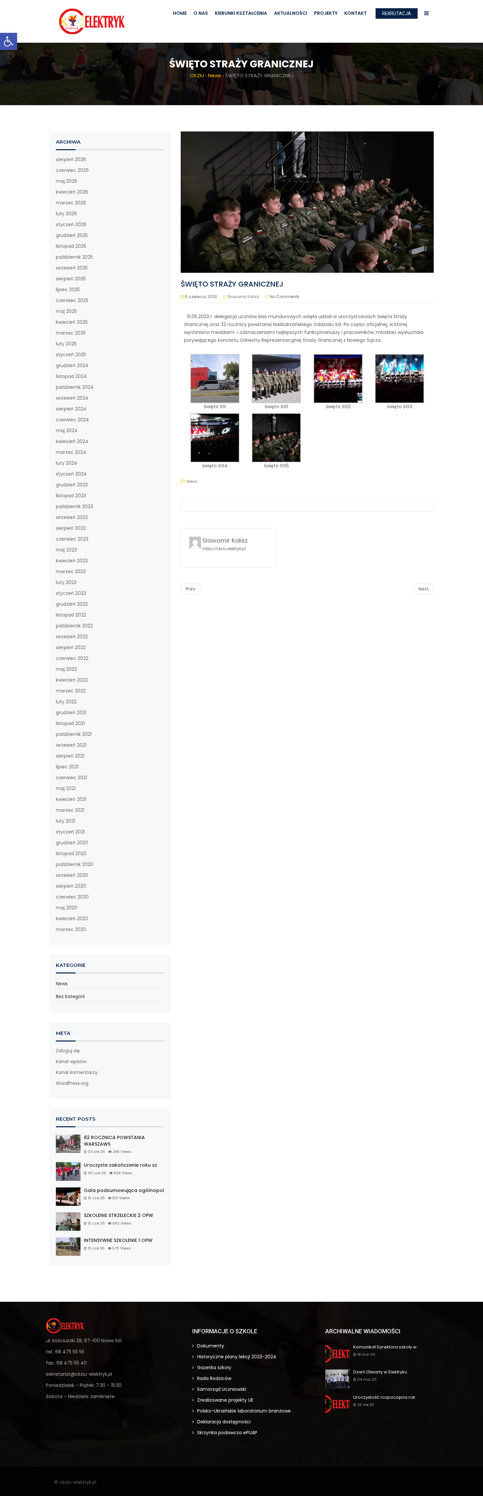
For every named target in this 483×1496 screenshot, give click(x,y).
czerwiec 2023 (72, 539)
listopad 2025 (71, 246)
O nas (201, 13)
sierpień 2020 (71, 886)
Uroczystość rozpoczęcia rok (384, 1397)
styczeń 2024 (71, 474)
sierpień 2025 (71, 278)
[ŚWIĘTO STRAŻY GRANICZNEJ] (307, 202)
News (62, 983)
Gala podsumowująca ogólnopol (124, 1190)
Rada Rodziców (214, 1378)
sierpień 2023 (71, 528)
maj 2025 (66, 311)
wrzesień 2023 (72, 517)
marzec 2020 (71, 929)
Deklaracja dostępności (224, 1421)
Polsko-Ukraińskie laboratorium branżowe (244, 1411)
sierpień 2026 (71, 159)
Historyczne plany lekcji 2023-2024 (236, 1356)
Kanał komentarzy (77, 1072)
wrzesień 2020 (72, 875)
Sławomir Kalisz (243, 296)
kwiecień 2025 (72, 322)
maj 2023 (66, 550)
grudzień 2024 (72, 365)
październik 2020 (74, 864)
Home (180, 13)
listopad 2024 (71, 376)
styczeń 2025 (71, 354)
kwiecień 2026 (72, 192)
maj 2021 (66, 788)
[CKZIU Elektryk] (92, 21)
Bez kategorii (70, 996)
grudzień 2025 (72, 235)
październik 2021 (74, 734)
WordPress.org (72, 1083)
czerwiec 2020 (72, 897)
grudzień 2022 (72, 604)
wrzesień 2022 (72, 636)
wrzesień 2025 (72, 268)
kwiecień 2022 (72, 680)
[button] (8, 41)
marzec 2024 (71, 452)
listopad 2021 (70, 723)
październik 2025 (74, 257)
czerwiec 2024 (72, 419)
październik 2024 (75, 387)
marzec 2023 (71, 571)
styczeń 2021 (70, 832)
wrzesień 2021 (71, 745)
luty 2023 (66, 582)
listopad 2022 (71, 615)
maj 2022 (66, 669)
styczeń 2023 (71, 593)
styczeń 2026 (71, 224)
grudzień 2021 (71, 712)
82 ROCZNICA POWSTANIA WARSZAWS (114, 1140)
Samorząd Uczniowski (221, 1389)
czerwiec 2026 (72, 170)
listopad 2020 (71, 853)
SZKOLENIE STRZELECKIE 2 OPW (118, 1215)
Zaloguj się (68, 1050)
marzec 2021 (70, 810)
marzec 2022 (71, 691)
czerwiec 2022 (72, 658)
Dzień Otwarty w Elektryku (380, 1372)
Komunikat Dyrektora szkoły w (385, 1347)
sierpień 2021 (70, 756)
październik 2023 (74, 506)
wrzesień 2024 (72, 398)
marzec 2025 (71, 333)
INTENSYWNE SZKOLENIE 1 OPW (118, 1240)
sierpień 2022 (71, 647)
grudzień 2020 (72, 842)
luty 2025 (66, 343)
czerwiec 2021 (71, 777)
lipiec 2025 (68, 289)
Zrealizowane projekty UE (225, 1400)
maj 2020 (66, 907)
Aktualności (290, 13)
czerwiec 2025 (72, 300)
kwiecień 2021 (71, 799)
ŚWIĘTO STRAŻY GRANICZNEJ (232, 284)
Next (424, 589)
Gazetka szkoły (214, 1367)
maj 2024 (67, 430)
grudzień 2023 (72, 484)
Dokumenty (210, 1346)
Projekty (325, 13)
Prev (191, 589)
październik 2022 (74, 625)
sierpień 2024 (71, 409)
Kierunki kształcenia (241, 13)
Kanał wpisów (71, 1061)
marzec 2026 (71, 202)
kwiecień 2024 (72, 441)
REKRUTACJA (396, 13)
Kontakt (355, 13)
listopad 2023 (71, 495)
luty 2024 (66, 463)
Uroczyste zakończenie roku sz (120, 1165)
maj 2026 (66, 181)
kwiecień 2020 (72, 918)
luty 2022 (66, 701)
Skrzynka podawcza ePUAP (227, 1432)
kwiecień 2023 (72, 560)
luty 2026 (66, 213)
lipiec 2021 (67, 766)
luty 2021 (65, 821)
